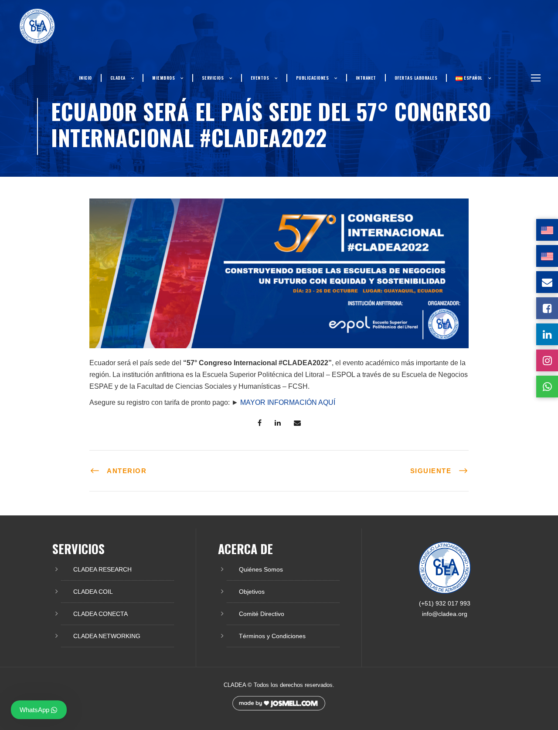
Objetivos (252, 591)
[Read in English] (547, 230)
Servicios (213, 77)
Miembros (163, 77)
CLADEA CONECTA (100, 613)
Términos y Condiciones (272, 635)
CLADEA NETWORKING (106, 635)
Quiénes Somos (261, 569)
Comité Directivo (261, 613)
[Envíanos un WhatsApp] (547, 386)
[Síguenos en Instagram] (547, 360)
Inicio (85, 77)
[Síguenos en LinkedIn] (547, 334)
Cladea (118, 77)
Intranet (366, 77)
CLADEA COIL (93, 591)
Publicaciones (312, 77)
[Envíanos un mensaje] (547, 282)
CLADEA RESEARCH (102, 569)
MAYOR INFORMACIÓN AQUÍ (287, 402)
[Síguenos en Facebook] (547, 308)
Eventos (260, 77)
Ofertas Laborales (416, 77)
